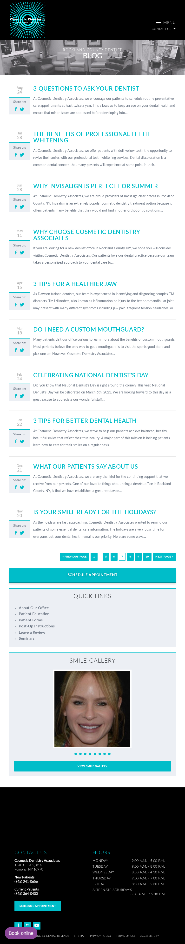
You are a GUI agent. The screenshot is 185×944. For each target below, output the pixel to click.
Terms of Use (125, 936)
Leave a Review (32, 632)
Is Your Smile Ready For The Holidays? (94, 512)
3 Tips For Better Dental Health (84, 421)
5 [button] (95, 754)
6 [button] (100, 754)
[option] (92, 709)
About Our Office (34, 608)
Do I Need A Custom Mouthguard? (88, 330)
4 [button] (90, 754)
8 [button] (109, 754)
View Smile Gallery (92, 766)
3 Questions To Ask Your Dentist (86, 89)
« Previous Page (74, 556)
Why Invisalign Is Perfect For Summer (95, 186)
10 (147, 556)
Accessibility (149, 936)
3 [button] (85, 754)
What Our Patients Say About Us (85, 467)
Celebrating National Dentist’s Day (90, 376)
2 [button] (80, 754)
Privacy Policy (101, 936)
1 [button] (75, 754)
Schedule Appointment (93, 575)
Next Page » (164, 556)
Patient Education (34, 614)
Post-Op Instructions (37, 626)
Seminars (26, 638)
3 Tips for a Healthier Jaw (75, 284)
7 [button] (104, 754)
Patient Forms (31, 620)
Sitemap (79, 936)
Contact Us (162, 28)
